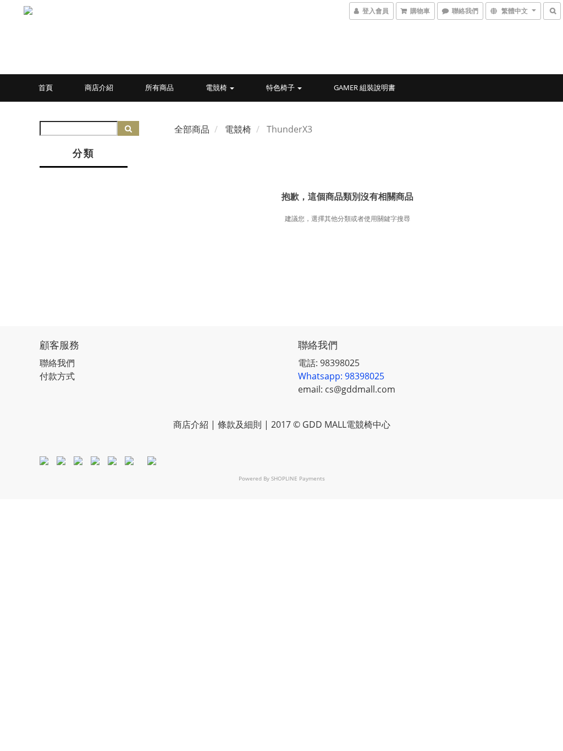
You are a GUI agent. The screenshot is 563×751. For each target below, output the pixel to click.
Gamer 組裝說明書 (364, 87)
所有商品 (159, 87)
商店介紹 (99, 87)
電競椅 (217, 87)
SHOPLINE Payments (298, 478)
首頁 (45, 87)
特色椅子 (281, 87)
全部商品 (191, 129)
